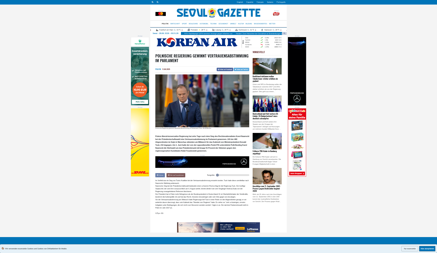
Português (281, 2)
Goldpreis (248, 40)
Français (260, 2)
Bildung (249, 24)
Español (249, 2)
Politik (165, 24)
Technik (213, 24)
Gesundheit (223, 24)
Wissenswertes (260, 24)
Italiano (270, 2)
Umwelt (233, 24)
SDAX (247, 42)
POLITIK (158, 69)
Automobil (204, 24)
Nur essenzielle (410, 249)
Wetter (272, 24)
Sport (184, 24)
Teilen (225, 69)
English (240, 2)
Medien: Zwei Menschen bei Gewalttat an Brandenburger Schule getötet (227, 34)
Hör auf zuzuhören (177, 175)
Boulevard (193, 24)
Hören (160, 175)
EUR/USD (248, 44)
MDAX (247, 37)
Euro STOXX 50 (250, 47)
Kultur (241, 24)
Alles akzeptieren (427, 249)
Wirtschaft (175, 24)
